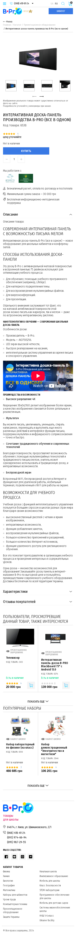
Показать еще (36, 701)
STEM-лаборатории (49, 890)
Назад (9, 21)
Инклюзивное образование (54, 876)
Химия (6, 876)
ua (52, 3)
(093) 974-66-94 (17, 837)
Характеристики (15, 591)
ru (56, 3)
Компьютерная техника (15, 904)
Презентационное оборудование (39, 25)
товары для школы (10, 817)
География (9, 885)
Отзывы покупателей (19, 601)
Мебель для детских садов (54, 903)
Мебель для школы (50, 880)
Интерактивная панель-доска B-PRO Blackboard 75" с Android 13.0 (54, 664)
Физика (6, 871)
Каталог (61, 11)
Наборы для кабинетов (15, 894)
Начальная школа (48, 871)
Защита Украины (11, 917)
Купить (26, 151)
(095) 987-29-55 (16, 842)
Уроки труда (9, 899)
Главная (7, 25)
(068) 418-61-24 (21, 3)
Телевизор (13, 658)
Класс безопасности (50, 885)
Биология (8, 880)
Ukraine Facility (47, 920)
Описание (10, 214)
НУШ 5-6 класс (47, 915)
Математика (9, 890)
